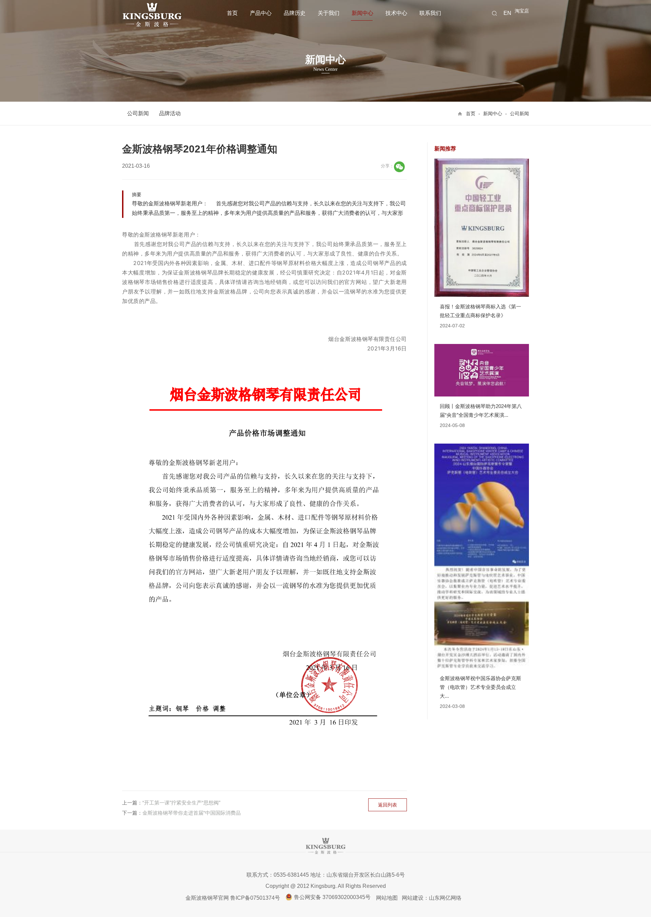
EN (507, 13)
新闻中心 (362, 13)
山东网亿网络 (445, 898)
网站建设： (415, 898)
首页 (232, 13)
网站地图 (387, 898)
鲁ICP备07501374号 (255, 898)
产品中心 (261, 13)
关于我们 (328, 13)
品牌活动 (170, 113)
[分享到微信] (399, 166)
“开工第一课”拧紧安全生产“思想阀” (181, 803)
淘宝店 (522, 11)
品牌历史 (294, 13)
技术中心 (396, 13)
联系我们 (430, 13)
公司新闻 (138, 113)
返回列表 (387, 805)
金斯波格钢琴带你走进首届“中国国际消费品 (191, 813)
